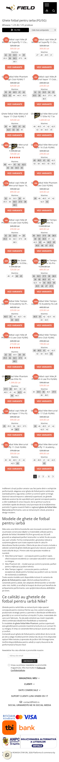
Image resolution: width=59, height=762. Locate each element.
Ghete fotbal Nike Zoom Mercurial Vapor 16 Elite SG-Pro (14, 262)
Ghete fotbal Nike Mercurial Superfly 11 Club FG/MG (14, 445)
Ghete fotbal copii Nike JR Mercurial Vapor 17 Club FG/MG (44, 78)
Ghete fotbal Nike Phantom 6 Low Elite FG (15, 377)
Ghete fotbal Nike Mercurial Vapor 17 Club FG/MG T (14, 115)
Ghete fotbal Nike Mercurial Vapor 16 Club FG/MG (44, 146)
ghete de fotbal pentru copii (14, 580)
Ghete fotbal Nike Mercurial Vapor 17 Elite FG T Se (44, 115)
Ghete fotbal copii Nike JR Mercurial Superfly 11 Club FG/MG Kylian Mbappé (15, 41)
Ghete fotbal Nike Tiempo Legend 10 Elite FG (44, 221)
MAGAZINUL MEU (28, 678)
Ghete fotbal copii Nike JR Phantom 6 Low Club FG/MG (14, 221)
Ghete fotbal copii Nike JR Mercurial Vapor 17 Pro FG (14, 412)
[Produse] (47, 6)
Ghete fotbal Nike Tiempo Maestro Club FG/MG (44, 336)
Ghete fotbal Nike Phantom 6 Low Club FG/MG (44, 184)
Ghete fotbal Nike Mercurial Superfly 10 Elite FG (14, 146)
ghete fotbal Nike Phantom (26, 623)
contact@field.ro (31, 702)
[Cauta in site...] (53, 11)
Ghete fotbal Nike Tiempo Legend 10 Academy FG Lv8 (44, 302)
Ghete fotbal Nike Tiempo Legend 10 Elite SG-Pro (44, 262)
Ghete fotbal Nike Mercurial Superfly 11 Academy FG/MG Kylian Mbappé (44, 445)
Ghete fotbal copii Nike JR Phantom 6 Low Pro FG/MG (44, 377)
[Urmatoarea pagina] (53, 476)
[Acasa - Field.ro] (20, 8)
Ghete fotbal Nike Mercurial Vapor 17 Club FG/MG (44, 412)
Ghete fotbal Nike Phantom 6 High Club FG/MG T (15, 78)
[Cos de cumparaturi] (47, 11)
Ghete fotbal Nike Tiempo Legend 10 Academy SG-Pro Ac (15, 302)
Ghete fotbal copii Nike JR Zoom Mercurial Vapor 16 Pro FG (15, 184)
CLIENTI (28, 684)
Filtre (16, 30)
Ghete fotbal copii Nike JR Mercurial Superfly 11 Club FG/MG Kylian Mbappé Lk (44, 41)
